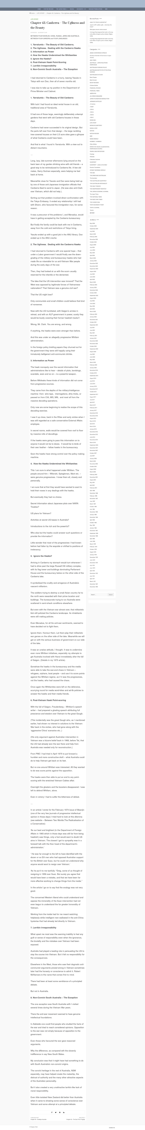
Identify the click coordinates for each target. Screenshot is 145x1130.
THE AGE (92, 172)
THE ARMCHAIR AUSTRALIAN (98, 175)
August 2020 (93, 351)
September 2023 (94, 268)
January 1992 (93, 528)
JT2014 (92, 112)
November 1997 (94, 498)
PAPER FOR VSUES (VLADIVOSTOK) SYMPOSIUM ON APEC (99, 147)
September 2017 (94, 394)
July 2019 (92, 381)
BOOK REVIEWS (94, 82)
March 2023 (93, 282)
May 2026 (92, 223)
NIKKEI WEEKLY (94, 139)
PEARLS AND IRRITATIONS (97, 151)
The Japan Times (61, 9)
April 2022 (92, 309)
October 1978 (93, 549)
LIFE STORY (34, 19)
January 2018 (93, 386)
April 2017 (92, 402)
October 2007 (93, 453)
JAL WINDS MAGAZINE (96, 96)
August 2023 (93, 271)
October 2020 (93, 346)
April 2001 (92, 485)
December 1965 (94, 586)
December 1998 (94, 493)
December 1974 (94, 562)
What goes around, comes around (98, 29)
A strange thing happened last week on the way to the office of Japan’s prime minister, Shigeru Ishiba (101, 34)
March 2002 (93, 472)
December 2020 (94, 341)
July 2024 (92, 247)
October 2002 (93, 466)
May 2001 (92, 482)
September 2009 (94, 445)
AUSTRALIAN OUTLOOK (96, 74)
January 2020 (93, 367)
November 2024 (94, 239)
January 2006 (93, 458)
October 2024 (93, 242)
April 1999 (92, 490)
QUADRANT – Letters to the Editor (98, 165)
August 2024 (93, 244)
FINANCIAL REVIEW (95, 88)
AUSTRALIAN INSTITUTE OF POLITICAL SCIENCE (100, 71)
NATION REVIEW (94, 133)
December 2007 (94, 448)
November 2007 (94, 450)
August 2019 (93, 378)
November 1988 (94, 536)
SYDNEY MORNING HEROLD (97, 170)
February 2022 (93, 314)
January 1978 (93, 554)
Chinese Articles (94, 85)
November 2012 (94, 434)
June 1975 (92, 560)
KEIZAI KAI (93, 120)
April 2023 (92, 279)
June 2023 (92, 277)
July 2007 (92, 456)
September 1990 (94, 533)
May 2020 (92, 359)
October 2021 (93, 322)
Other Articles (93, 144)
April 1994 (92, 520)
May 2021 (92, 333)
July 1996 (92, 509)
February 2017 (93, 407)
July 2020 (92, 354)
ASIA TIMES (93, 60)
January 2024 (93, 260)
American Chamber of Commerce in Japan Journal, (100, 56)
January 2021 (93, 338)
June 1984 (92, 541)
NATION (92, 130)
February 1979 (93, 546)
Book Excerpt (93, 80)
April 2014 (92, 423)
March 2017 (93, 405)
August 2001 (93, 480)
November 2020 (94, 343)
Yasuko (92, 210)
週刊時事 (92, 213)
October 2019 (93, 373)
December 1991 (94, 530)
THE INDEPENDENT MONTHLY (98, 189)
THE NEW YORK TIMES (96, 199)
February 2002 (93, 474)
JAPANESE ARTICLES (96, 101)
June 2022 (92, 303)
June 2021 (92, 330)
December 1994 (94, 517)
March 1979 (93, 544)
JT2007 (92, 106)
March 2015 (93, 421)
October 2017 (93, 391)
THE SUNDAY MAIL (95, 202)
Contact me (112, 1127)
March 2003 (93, 461)
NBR (106, 9)
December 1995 (94, 512)
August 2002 (93, 469)
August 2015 (93, 418)
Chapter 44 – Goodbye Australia (38, 1119)
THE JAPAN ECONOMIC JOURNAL (99, 191)
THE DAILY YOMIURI (95, 186)
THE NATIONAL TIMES (96, 197)
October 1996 (93, 506)
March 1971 (93, 581)
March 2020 (93, 362)
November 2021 (94, 319)
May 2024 (92, 252)
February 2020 (93, 365)
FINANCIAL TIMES (95, 90)
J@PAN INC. (93, 93)
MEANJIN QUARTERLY (96, 125)
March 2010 (93, 442)
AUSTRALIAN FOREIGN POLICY (98, 67)
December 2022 (94, 290)
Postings (92, 154)
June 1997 (92, 501)
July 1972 (92, 576)
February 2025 (93, 236)
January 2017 (93, 410)
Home (39, 9)
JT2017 (92, 117)
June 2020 (92, 357)
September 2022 (94, 295)
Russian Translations (95, 9)
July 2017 (92, 399)
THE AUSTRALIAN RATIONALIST (98, 183)
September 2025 (94, 228)
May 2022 (92, 306)
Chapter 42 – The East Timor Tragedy (75, 1119)
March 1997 (93, 504)
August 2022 (93, 298)
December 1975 (94, 557)
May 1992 (92, 525)
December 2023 (94, 263)
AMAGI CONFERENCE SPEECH (98, 53)
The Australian (93, 178)
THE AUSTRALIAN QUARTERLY (98, 181)
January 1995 (93, 514)
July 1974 (92, 565)
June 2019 (92, 383)
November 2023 (94, 266)
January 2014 (93, 429)
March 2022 (93, 311)
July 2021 (92, 327)
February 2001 (93, 488)
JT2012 (92, 109)
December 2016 (94, 413)
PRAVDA (92, 156)
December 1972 (94, 573)
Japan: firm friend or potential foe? (98, 22)
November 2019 (94, 370)
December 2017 (94, 389)
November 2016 (94, 415)
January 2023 (93, 287)
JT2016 (92, 114)
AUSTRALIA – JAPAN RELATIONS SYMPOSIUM (99, 63)
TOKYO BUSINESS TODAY (97, 205)
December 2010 (94, 439)
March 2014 (93, 426)
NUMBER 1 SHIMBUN (95, 141)
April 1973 (92, 570)
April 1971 (92, 578)
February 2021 (93, 335)
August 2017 (93, 397)
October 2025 (93, 226)
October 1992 (93, 522)
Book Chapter (93, 77)
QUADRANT (93, 162)
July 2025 (92, 231)
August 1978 (93, 552)
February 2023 (93, 284)
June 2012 (92, 437)
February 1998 (93, 496)
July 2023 (92, 274)
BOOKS (72, 9)
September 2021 (94, 325)
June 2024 (92, 250)
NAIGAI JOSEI (93, 128)
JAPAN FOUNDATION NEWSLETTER (99, 98)
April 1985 (92, 538)
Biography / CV (81, 9)
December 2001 (94, 477)
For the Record (48, 9)
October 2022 (93, 293)
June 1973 (92, 568)
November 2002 (94, 464)
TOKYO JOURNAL (94, 207)
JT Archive (92, 104)
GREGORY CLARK (43, 32)
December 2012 (94, 431)
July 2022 (92, 301)
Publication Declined (95, 159)
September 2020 (94, 349)
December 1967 (94, 584)
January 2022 (93, 317)
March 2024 (93, 258)
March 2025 (93, 234)
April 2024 (92, 255)
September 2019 (94, 375)
